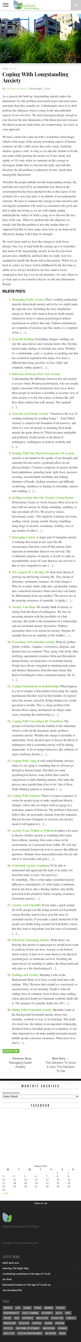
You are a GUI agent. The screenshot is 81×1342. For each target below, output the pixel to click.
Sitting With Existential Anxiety (32, 1009)
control (36, 1323)
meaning (49, 1307)
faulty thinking (30, 1312)
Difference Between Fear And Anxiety (36, 374)
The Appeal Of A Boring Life (31, 572)
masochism (48, 1328)
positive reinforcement (30, 1333)
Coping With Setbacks (26, 795)
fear (17, 1318)
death (59, 1312)
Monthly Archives (11, 1093)
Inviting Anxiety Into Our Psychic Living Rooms (42, 497)
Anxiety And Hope (24, 607)
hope (68, 1312)
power (37, 1307)
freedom (60, 1323)
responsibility (11, 1312)
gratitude (9, 1333)
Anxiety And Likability (27, 905)
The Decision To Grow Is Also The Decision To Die (60, 1067)
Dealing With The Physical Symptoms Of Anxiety (43, 453)
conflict (71, 1318)
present (60, 1307)
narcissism (9, 1323)
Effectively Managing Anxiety (31, 940)
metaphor (51, 1333)
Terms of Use (40, 1203)
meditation (42, 1318)
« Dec (5, 1193)
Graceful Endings (23, 339)
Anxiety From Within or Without (33, 830)
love (18, 1307)
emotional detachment (28, 1328)
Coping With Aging (25, 760)
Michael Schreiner (17, 88)
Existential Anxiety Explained (31, 865)
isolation (24, 1323)
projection (57, 1318)
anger (62, 1333)
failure (7, 1318)
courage (62, 1328)
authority (47, 1312)
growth (8, 1307)
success (8, 1328)
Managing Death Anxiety (28, 299)
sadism (48, 1323)
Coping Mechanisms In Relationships (36, 686)
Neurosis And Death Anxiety (30, 413)
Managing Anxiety (24, 537)
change (27, 1307)
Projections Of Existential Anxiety (34, 642)
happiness (27, 1318)
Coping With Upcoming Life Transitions (38, 721)
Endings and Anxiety (26, 975)
